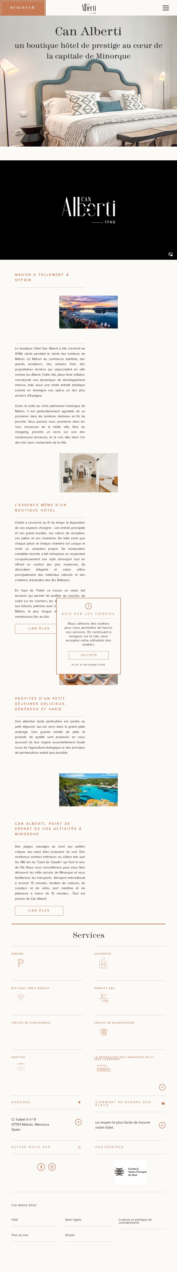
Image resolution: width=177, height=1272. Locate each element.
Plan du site (20, 1235)
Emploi (70, 1235)
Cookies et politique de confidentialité (135, 1221)
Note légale (73, 1219)
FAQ (15, 1219)
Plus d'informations (88, 665)
